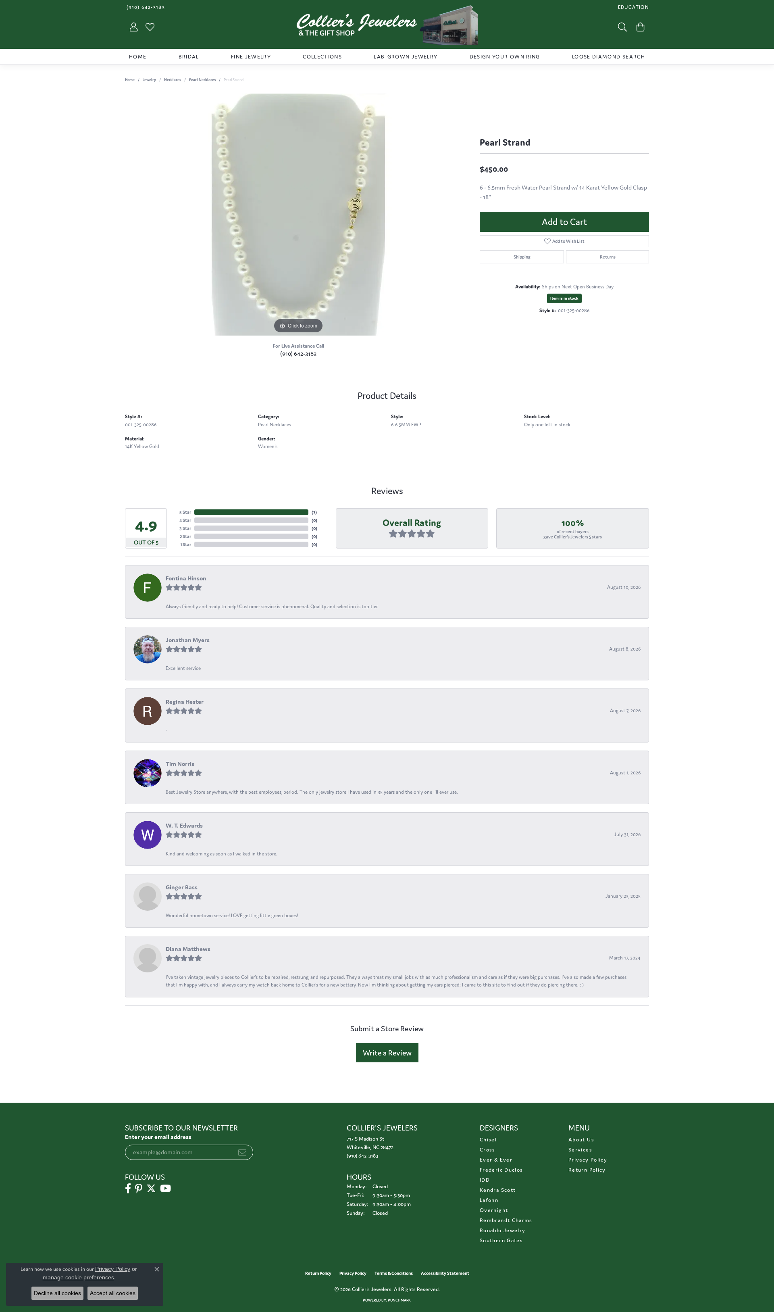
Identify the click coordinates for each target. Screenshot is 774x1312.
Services (580, 1149)
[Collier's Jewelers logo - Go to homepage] (387, 27)
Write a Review (387, 1053)
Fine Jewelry (251, 56)
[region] (298, 215)
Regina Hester (185, 701)
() (314, 512)
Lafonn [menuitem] (489, 1200)
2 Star (185, 536)
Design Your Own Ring (505, 56)
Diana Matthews (188, 949)
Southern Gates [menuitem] (501, 1240)
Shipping (522, 257)
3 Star (185, 528)
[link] (145, 7)
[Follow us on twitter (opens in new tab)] (151, 1188)
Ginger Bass (182, 887)
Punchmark (399, 1300)
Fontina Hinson (186, 578)
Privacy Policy (587, 1159)
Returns (608, 257)
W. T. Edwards (184, 825)
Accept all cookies (112, 1293)
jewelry (149, 79)
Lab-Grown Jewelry (405, 56)
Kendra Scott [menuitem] (498, 1190)
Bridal (189, 56)
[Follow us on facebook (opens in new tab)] (128, 1188)
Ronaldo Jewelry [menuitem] (502, 1230)
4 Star (185, 520)
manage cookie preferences (78, 1277)
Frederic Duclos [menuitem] (501, 1169)
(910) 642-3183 (298, 353)
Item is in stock (564, 298)
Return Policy (587, 1169)
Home (137, 56)
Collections (322, 56)
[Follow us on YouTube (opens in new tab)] (165, 1188)
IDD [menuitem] (485, 1179)
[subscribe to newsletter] (242, 1152)
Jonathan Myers (188, 640)
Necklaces (172, 79)
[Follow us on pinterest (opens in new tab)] (138, 1188)
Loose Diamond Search (608, 56)
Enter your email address (158, 1137)
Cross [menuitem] (487, 1149)
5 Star (185, 512)
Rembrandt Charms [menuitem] (506, 1220)
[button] (632, 7)
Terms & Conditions (394, 1273)
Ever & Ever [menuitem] (496, 1159)
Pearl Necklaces (202, 79)
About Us (581, 1139)
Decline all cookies (57, 1293)
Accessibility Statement (445, 1273)
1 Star (185, 544)
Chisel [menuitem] (488, 1139)
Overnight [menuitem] (494, 1210)
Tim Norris (180, 764)
